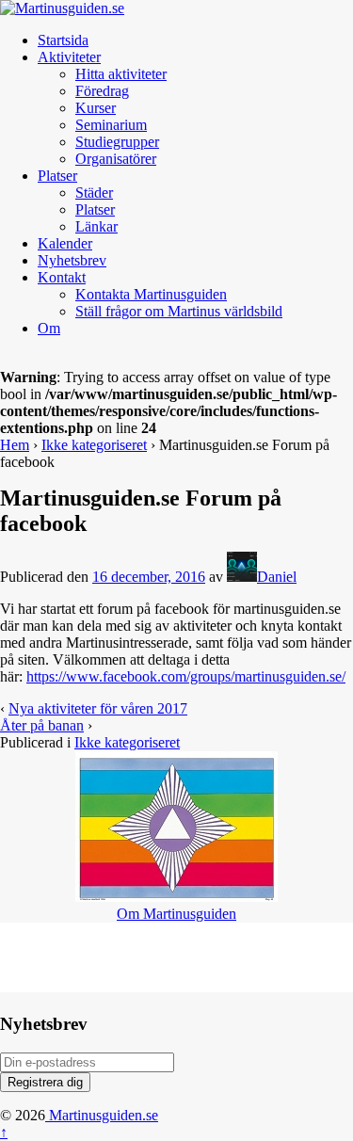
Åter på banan (42, 725)
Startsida (63, 40)
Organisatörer (115, 159)
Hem (14, 445)
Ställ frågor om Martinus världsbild (178, 311)
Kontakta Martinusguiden (151, 294)
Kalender (65, 243)
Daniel (277, 577)
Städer (94, 193)
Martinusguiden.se (101, 1115)
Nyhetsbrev (72, 260)
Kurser (95, 108)
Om (49, 328)
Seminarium (111, 125)
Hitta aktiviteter (121, 74)
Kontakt (62, 277)
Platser (57, 176)
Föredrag (102, 91)
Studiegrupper (117, 142)
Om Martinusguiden (176, 914)
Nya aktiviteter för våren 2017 (97, 708)
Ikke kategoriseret (94, 445)
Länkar (96, 226)
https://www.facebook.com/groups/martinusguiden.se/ (185, 676)
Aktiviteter (69, 57)
